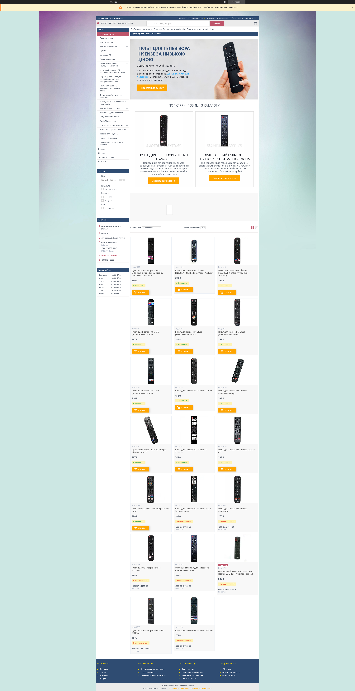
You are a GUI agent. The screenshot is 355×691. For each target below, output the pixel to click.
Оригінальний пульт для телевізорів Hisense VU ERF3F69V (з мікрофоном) (235, 572)
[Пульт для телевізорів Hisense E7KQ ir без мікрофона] (194, 489)
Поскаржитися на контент (179, 688)
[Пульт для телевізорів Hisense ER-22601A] (150, 611)
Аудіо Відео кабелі (108, 121)
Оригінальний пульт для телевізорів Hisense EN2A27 (149, 451)
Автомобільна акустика (110, 108)
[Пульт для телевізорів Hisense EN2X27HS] (150, 548)
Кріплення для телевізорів (111, 112)
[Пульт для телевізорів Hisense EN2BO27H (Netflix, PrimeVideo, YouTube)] (237, 251)
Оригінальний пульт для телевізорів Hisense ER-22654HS (192, 569)
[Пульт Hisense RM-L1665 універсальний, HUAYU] (150, 489)
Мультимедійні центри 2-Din (153, 675)
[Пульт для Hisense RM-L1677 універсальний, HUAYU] (150, 312)
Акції (240, 18)
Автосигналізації (107, 42)
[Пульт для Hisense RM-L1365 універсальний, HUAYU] (194, 312)
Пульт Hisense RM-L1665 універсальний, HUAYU (151, 510)
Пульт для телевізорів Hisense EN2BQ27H (232, 510)
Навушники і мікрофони (110, 116)
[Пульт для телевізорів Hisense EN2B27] (194, 371)
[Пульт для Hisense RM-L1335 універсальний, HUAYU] (237, 312)
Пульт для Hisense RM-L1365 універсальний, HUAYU (188, 333)
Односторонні (188, 669)
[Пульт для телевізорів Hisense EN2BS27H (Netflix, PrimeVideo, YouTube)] (194, 251)
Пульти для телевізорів (174, 29)
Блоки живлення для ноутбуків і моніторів (109, 64)
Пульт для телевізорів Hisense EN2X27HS (146, 569)
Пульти (103, 50)
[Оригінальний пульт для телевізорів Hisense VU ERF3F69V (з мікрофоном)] (237, 548)
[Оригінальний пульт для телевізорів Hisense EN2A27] (150, 430)
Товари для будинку (109, 134)
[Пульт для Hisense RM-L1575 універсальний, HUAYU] (150, 371)
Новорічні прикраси (108, 138)
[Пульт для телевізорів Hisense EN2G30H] (194, 611)
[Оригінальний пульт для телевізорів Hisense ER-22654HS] (194, 548)
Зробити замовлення (163, 180)
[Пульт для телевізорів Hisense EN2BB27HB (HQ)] (237, 371)
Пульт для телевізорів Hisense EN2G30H (194, 630)
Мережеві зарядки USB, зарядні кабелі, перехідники (112, 71)
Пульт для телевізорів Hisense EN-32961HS (191, 451)
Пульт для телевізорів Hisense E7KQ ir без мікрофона (193, 510)
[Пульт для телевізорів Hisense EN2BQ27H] (237, 489)
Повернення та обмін (226, 18)
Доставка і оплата (106, 157)
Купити (141, 292)
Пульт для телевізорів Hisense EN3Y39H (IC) (237, 451)
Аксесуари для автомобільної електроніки (113, 102)
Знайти (217, 23)
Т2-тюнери (227, 669)
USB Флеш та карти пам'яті (111, 125)
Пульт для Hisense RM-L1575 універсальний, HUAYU (145, 392)
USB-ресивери (147, 672)
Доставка (104, 669)
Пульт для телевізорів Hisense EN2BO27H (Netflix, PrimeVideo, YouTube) (233, 273)
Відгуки (101, 153)
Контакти (249, 18)
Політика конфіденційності (201, 688)
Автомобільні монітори (110, 46)
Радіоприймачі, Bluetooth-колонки (111, 143)
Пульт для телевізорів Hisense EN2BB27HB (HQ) (232, 392)
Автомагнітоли (106, 38)
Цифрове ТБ (105, 55)
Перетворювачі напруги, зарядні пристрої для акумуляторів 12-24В (110, 79)
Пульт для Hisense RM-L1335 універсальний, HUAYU (231, 333)
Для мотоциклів (189, 678)
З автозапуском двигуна (192, 675)
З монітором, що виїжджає (152, 669)
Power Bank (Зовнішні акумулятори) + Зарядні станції (110, 88)
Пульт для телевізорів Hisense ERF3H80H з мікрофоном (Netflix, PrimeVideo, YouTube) (147, 273)
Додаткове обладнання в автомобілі (111, 96)
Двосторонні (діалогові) (192, 672)
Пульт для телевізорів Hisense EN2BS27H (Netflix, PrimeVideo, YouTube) (194, 271)
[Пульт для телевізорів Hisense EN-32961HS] (194, 430)
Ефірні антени (228, 675)
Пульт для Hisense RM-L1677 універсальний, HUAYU (145, 333)
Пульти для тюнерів (230, 672)
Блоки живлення (107, 59)
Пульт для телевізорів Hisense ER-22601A (148, 631)
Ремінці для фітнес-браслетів (113, 129)
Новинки (211, 18)
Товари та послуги (195, 18)
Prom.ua (190, 686)
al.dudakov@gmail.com (111, 255)
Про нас (101, 149)
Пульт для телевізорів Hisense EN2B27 (193, 390)
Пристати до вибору (152, 87)
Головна (181, 18)
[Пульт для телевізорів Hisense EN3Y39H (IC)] (237, 430)
